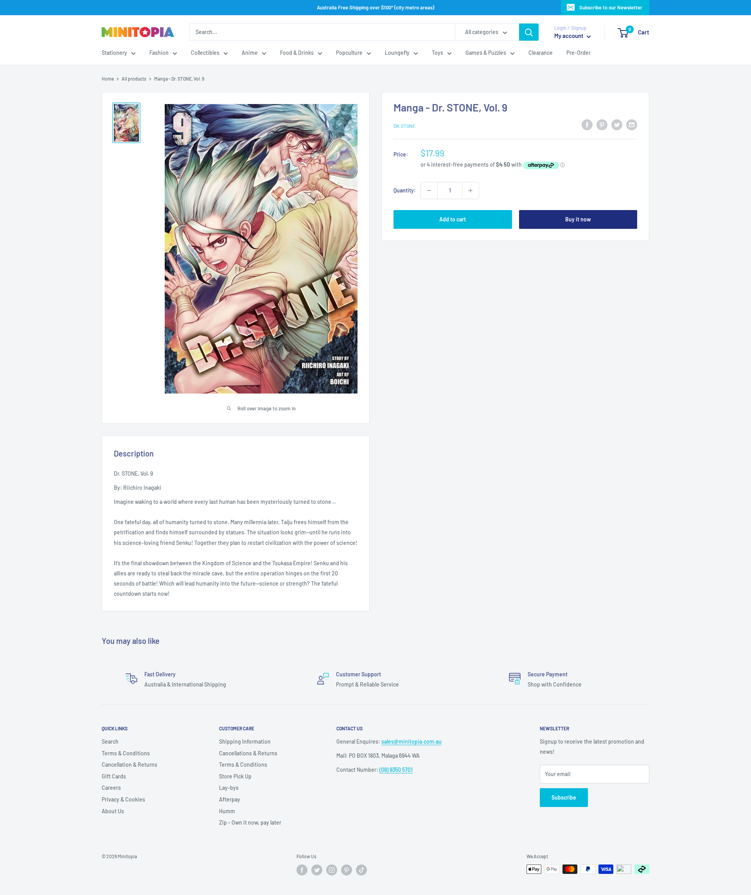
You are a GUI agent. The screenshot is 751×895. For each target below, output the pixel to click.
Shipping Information (245, 741)
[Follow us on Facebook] (301, 869)
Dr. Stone (404, 126)
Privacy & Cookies (123, 799)
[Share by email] (631, 124)
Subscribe (564, 797)
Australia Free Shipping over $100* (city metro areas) (375, 7)
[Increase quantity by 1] (470, 190)
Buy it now (578, 219)
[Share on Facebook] (587, 124)
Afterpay (229, 799)
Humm (227, 811)
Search (110, 741)
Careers (111, 787)
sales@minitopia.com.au (411, 741)
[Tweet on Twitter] (616, 124)
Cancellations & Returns (248, 753)
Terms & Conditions (126, 753)
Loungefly (397, 53)
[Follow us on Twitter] (316, 869)
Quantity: (404, 190)
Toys (437, 53)
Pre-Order (578, 53)
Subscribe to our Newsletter (610, 7)
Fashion (159, 53)
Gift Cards (114, 776)
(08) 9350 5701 (396, 769)
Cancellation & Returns (129, 764)
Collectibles (205, 53)
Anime (250, 53)
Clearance (540, 53)
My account (569, 36)
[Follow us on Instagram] (331, 869)
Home (108, 78)
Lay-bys (229, 787)
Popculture (349, 53)
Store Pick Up (235, 776)
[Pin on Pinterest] (601, 124)
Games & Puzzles (485, 53)
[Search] (529, 32)
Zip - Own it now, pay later (250, 822)
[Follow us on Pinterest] (346, 869)
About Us (113, 811)
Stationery (114, 53)
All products (134, 78)
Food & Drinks (297, 53)
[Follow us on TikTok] (361, 869)
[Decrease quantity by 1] (429, 190)
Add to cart (452, 219)
